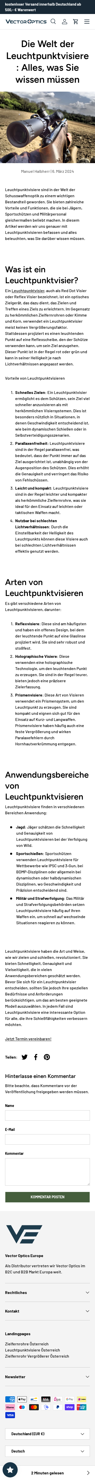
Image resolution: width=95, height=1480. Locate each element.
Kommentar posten (47, 1197)
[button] (75, 21)
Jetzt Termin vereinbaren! (28, 1038)
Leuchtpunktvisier (28, 290)
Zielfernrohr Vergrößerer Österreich (37, 1356)
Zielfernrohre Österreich (27, 1343)
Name (9, 1105)
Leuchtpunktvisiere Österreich (32, 1349)
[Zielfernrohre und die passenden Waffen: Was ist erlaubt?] (88, 1473)
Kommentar (14, 1153)
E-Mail (10, 1129)
